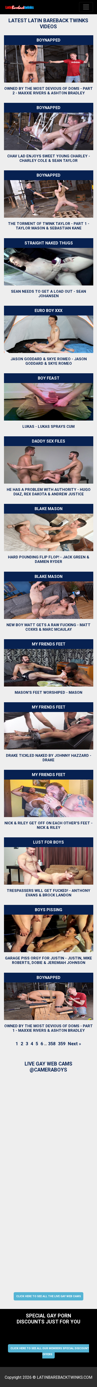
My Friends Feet (48, 644)
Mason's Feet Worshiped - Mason (48, 692)
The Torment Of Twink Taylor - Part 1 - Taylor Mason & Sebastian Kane (48, 226)
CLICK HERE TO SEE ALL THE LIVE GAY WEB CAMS (48, 1296)
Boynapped (48, 40)
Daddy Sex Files (48, 441)
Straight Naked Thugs (48, 243)
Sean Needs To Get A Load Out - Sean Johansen (48, 293)
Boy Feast (48, 378)
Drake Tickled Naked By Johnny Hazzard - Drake (48, 757)
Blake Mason (48, 508)
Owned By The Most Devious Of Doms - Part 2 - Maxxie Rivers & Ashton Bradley (48, 90)
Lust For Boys (48, 842)
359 (61, 1043)
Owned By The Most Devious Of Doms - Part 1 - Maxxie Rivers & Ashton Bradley (48, 1028)
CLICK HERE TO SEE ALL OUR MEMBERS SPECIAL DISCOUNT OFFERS (49, 1351)
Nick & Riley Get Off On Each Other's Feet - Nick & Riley (48, 825)
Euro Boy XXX (48, 310)
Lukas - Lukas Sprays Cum (48, 426)
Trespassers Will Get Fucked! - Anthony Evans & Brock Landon (48, 892)
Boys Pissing (48, 909)
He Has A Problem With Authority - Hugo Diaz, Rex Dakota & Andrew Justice (48, 491)
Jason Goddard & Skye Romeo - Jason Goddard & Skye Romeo (48, 361)
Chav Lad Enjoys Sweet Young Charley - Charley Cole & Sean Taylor (48, 158)
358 (51, 1043)
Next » (74, 1043)
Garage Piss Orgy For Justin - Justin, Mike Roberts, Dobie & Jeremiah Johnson (48, 960)
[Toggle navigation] (86, 7)
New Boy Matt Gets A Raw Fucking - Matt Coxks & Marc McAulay (48, 627)
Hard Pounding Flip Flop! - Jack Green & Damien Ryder (48, 559)
